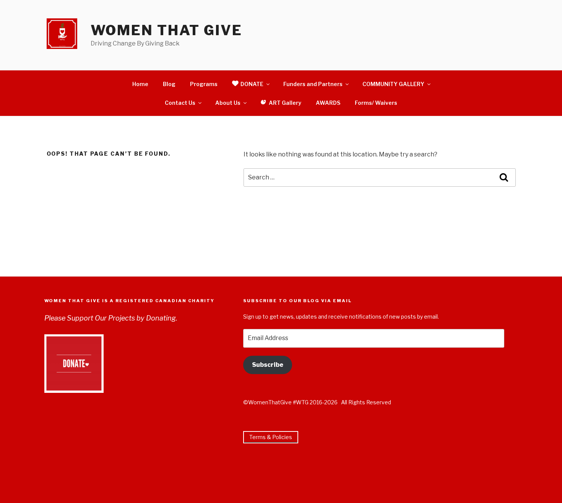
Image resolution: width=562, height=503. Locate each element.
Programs (204, 84)
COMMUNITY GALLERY (393, 84)
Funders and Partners (313, 84)
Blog (169, 84)
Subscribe (267, 364)
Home (140, 84)
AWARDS (328, 102)
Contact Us (180, 102)
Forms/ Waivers (376, 102)
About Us (227, 102)
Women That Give (166, 30)
